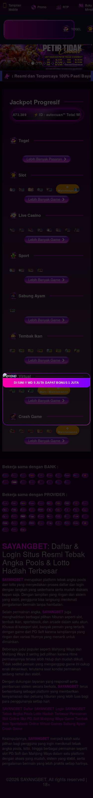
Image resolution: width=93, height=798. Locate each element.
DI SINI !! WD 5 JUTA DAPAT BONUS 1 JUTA (46, 382)
